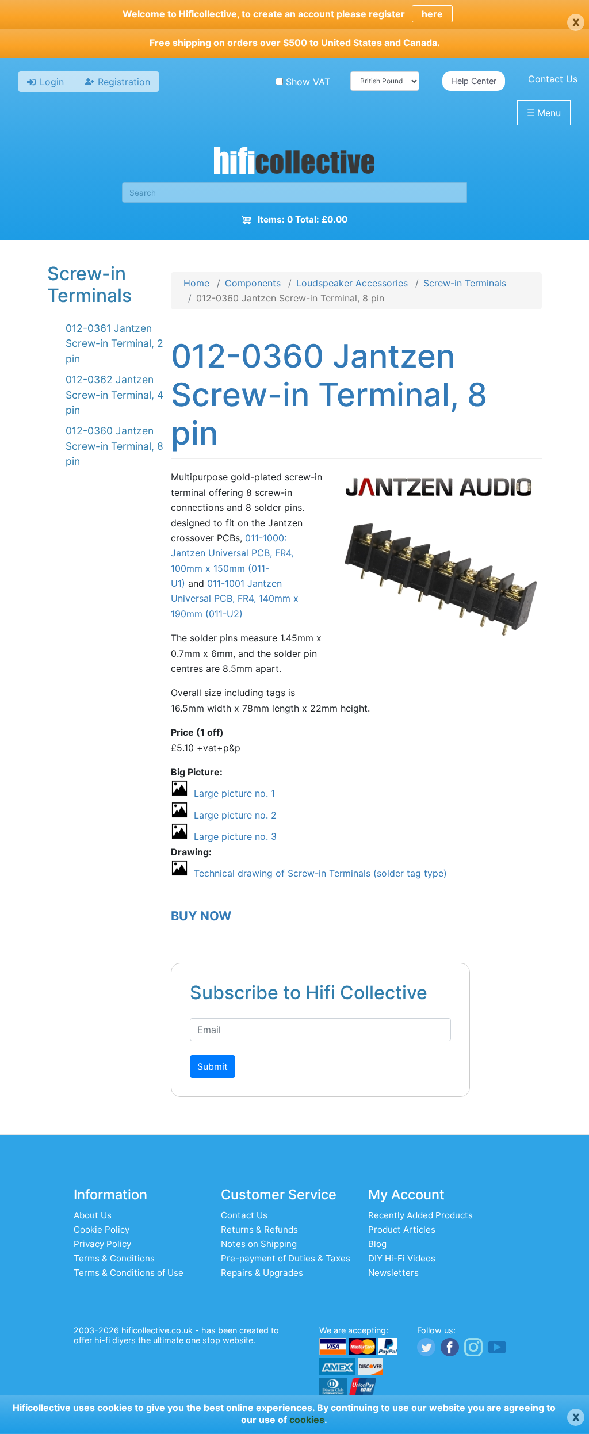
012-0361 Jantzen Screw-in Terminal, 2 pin (114, 343)
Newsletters (393, 1272)
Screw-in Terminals (464, 283)
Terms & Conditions (114, 1258)
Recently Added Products (420, 1215)
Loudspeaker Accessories (352, 283)
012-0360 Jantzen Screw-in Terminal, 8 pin (114, 446)
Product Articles (401, 1229)
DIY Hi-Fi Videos (401, 1258)
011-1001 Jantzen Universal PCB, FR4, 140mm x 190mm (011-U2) (235, 599)
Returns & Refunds (259, 1229)
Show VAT (308, 81)
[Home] (294, 162)
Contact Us (552, 79)
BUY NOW (201, 915)
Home (196, 283)
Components (253, 283)
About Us (93, 1215)
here (432, 14)
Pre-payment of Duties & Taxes (285, 1258)
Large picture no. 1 (234, 793)
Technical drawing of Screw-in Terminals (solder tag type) (320, 873)
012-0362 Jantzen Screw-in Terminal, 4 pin (114, 394)
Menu (544, 112)
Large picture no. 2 (235, 815)
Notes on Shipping (259, 1243)
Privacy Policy (102, 1243)
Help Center (473, 81)
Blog (377, 1243)
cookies (306, 1419)
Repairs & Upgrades (262, 1272)
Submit (212, 1066)
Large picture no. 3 (235, 836)
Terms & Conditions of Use (128, 1272)
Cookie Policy (101, 1229)
